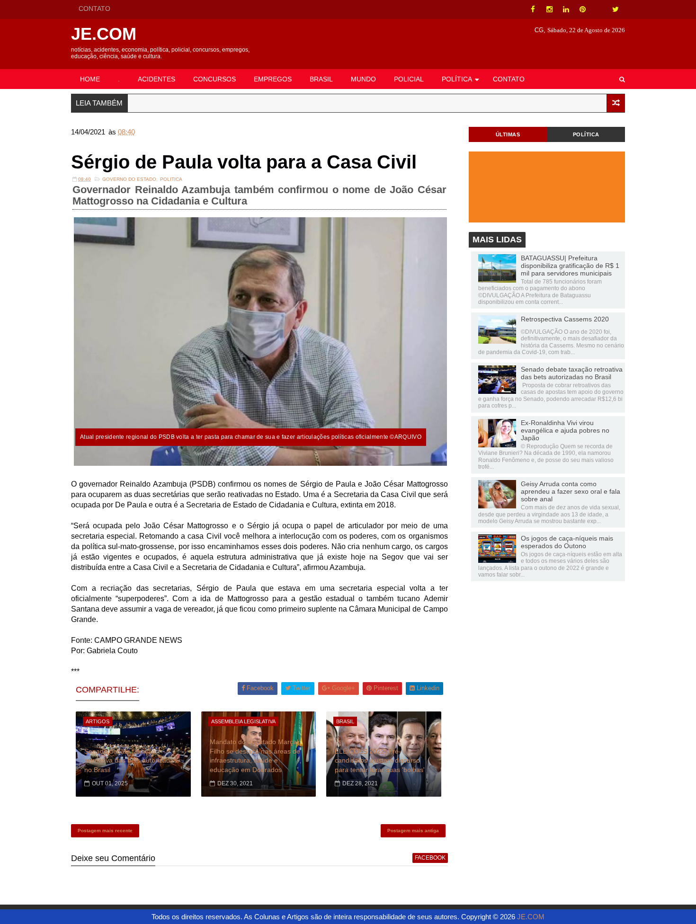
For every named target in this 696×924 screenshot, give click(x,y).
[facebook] (533, 9)
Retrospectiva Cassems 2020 (565, 319)
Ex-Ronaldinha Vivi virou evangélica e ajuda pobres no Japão (565, 430)
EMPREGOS (273, 79)
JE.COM (103, 34)
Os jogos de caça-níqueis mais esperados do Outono (567, 542)
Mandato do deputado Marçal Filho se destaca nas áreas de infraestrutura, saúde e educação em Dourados (255, 755)
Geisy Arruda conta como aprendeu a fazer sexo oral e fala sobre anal (570, 491)
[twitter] (615, 9)
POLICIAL (409, 79)
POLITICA (171, 179)
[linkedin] (566, 9)
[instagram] (549, 9)
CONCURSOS (214, 79)
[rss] (599, 9)
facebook (430, 857)
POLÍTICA (457, 79)
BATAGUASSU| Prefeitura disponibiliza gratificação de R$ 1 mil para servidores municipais (570, 265)
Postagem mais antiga (413, 830)
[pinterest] (582, 9)
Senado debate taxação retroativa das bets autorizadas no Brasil (130, 760)
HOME (90, 79)
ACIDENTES (156, 79)
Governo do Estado (129, 179)
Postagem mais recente (105, 830)
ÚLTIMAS (508, 134)
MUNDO (363, 79)
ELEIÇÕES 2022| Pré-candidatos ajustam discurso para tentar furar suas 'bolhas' (380, 760)
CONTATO (94, 8)
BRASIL (321, 79)
